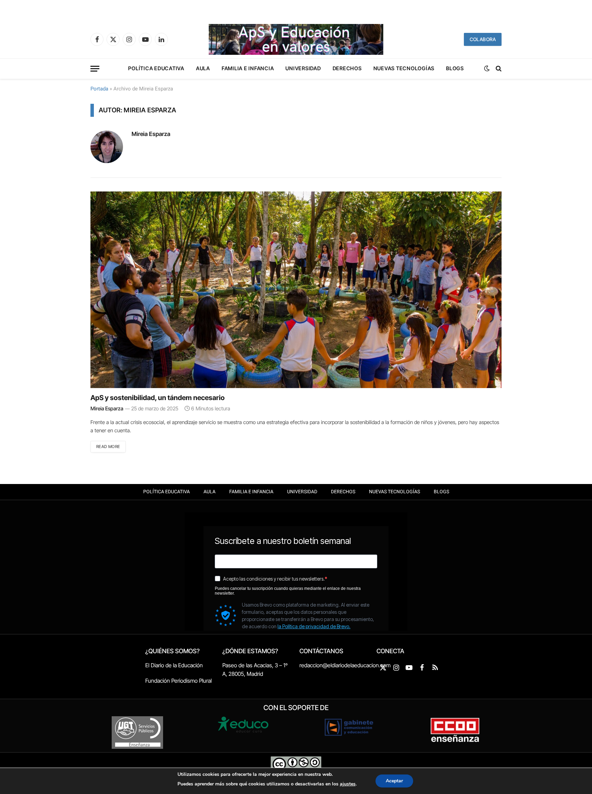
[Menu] (94, 68)
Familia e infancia (248, 68)
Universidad (303, 68)
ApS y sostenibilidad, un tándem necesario (157, 398)
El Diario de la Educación (174, 665)
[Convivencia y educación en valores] (296, 39)
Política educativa (156, 68)
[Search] (498, 68)
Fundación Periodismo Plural (178, 680)
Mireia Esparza (151, 134)
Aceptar (394, 781)
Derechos (347, 68)
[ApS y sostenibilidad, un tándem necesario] (296, 289)
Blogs (455, 68)
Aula (203, 68)
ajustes (348, 784)
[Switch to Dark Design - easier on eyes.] (486, 68)
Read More (108, 446)
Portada (99, 88)
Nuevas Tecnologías (404, 68)
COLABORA (483, 39)
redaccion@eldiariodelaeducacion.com (345, 665)
